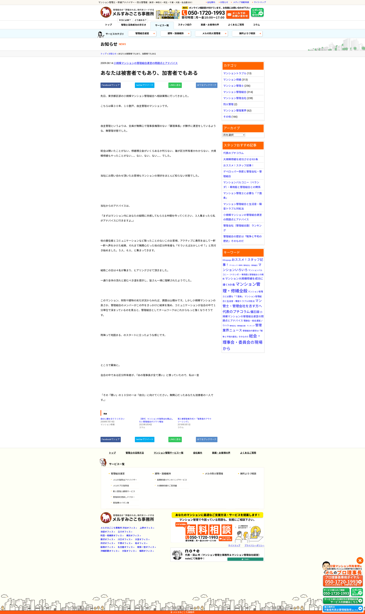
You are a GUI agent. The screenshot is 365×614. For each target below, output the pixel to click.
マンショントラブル (234, 73)
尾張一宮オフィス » (146, 547)
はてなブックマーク (206, 85)
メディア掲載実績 (241, 2)
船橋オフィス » (108, 547)
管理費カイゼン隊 (121, 503)
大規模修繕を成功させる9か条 (240, 159)
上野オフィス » (147, 528)
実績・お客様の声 (210, 24)
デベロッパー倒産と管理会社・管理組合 (243, 265)
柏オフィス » (141, 543)
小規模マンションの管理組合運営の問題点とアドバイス (146, 63)
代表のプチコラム (233, 153)
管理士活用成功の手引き (133, 25)
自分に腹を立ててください (112, 419)
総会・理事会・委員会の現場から (242, 342)
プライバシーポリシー (254, 545)
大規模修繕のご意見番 (167, 486)
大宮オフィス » (142, 539)
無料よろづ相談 (247, 33)
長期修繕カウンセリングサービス (172, 480)
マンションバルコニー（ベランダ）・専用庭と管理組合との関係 (243, 274)
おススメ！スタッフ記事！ (238, 165)
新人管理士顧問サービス (124, 491)
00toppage (227, 260)
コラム (256, 24)
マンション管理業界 (234, 110)
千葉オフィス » (125, 543)
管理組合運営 (142, 33)
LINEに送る (175, 85)
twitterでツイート (144, 85)
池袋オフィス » (108, 531)
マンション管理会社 (234, 98)
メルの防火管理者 (211, 33)
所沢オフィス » (108, 543)
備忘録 (254, 312)
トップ (108, 24)
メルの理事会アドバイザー (125, 480)
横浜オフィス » (133, 535)
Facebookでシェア (111, 85)
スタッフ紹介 (185, 24)
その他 (227, 116)
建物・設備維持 (176, 33)
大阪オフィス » (129, 551)
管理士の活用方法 (135, 452)
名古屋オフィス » (126, 547)
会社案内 (211, 2)
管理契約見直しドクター (124, 497)
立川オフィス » (125, 531)
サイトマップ (260, 2)
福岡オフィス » (146, 551)
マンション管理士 (233, 85)
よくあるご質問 (236, 24)
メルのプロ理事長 (121, 486)
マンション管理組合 (234, 92)
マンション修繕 (232, 79)
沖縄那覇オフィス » (110, 551)
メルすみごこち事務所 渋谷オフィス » (119, 528)
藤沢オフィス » (108, 539)
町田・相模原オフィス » (112, 535)
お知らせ (224, 2)
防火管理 (228, 104)
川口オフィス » (125, 539)
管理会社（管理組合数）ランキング (242, 326)
